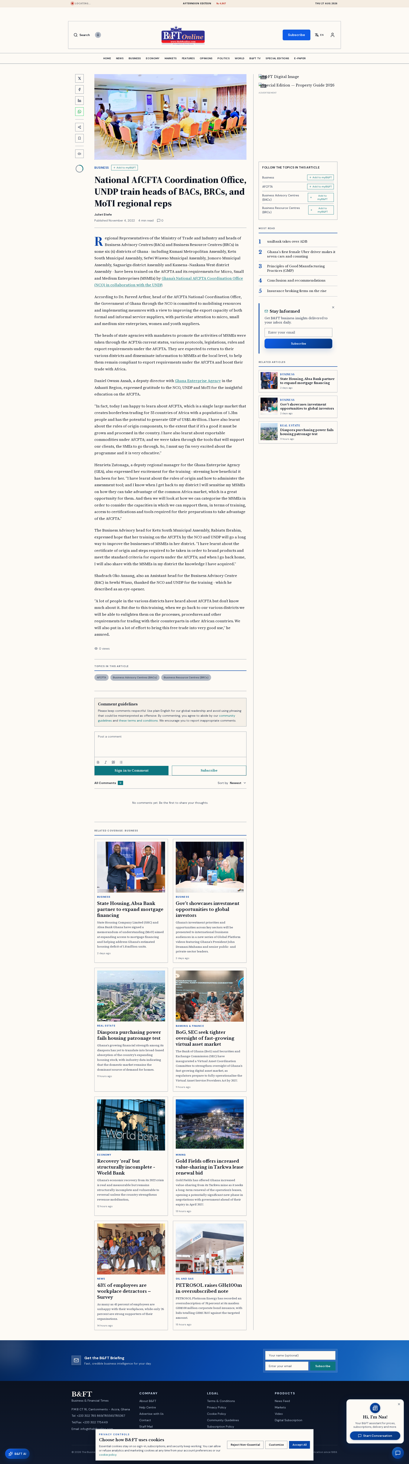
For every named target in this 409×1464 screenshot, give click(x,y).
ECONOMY (152, 58)
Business (101, 168)
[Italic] (105, 762)
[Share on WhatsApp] (79, 111)
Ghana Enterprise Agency (198, 380)
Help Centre (147, 1407)
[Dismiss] (333, 307)
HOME (107, 58)
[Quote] (113, 762)
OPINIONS (206, 58)
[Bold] (98, 762)
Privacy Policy (216, 1407)
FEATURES (188, 58)
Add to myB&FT (126, 167)
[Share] (79, 127)
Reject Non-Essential (245, 1445)
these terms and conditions (138, 720)
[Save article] (79, 138)
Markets (280, 1407)
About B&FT (147, 1401)
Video (279, 1414)
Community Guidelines (223, 1420)
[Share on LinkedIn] (79, 100)
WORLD (240, 58)
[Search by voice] (98, 35)
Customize (276, 1445)
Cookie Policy (216, 1414)
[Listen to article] (79, 154)
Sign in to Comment (131, 770)
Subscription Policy (220, 1426)
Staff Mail (146, 1426)
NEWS (120, 58)
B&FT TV (255, 58)
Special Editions (277, 58)
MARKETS (171, 58)
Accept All (299, 1445)
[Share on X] (79, 78)
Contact (145, 1420)
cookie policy (107, 1455)
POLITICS (223, 58)
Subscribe (296, 35)
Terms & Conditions (221, 1401)
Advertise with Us (151, 1414)
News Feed (282, 1401)
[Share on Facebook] (79, 89)
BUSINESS (135, 58)
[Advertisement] (298, 125)
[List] (121, 762)
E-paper (300, 58)
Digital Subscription (288, 1420)
